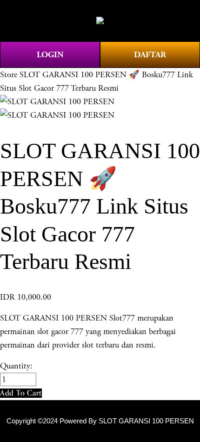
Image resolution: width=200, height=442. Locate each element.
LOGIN (50, 55)
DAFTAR (150, 55)
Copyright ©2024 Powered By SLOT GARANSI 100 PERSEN (100, 421)
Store (8, 74)
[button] (21, 392)
